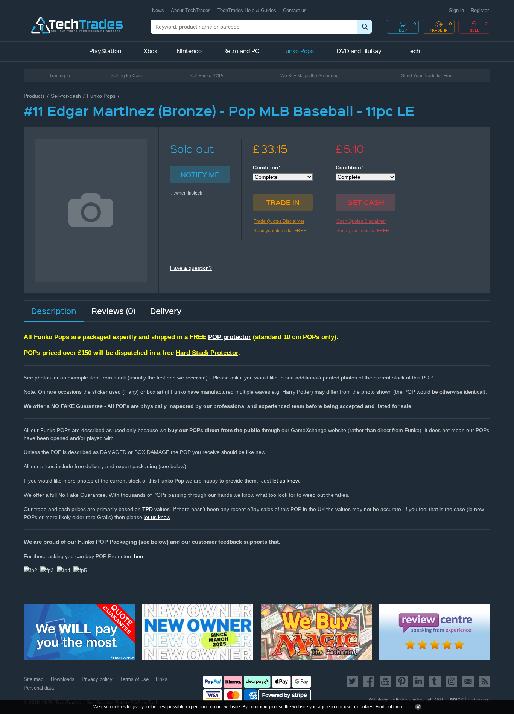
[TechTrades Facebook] (368, 681)
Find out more (390, 706)
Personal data (39, 688)
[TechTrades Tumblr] (435, 681)
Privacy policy (97, 679)
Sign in (456, 10)
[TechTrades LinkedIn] (418, 681)
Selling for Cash (127, 75)
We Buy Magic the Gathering (309, 75)
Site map (33, 679)
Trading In (59, 75)
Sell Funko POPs (207, 75)
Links (161, 679)
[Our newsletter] (468, 681)
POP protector (229, 337)
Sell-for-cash (66, 96)
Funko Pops (101, 96)
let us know (285, 481)
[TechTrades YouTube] (385, 681)
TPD (147, 509)
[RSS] (483, 681)
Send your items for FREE (280, 230)
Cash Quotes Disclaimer (361, 221)
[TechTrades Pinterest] (402, 681)
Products (34, 96)
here (139, 556)
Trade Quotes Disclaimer (279, 221)
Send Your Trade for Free (427, 75)
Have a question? (191, 268)
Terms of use (134, 679)
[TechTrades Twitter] (353, 681)
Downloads (63, 679)
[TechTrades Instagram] (451, 681)
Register (480, 10)
